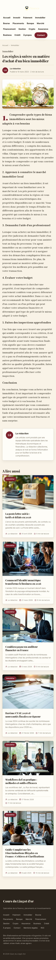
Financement (9, 29)
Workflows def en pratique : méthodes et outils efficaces (21, 781)
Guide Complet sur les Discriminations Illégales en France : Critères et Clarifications (24, 853)
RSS (42, 928)
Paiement (27, 17)
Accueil (6, 17)
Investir (16, 17)
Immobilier (40, 17)
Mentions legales (31, 928)
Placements (18, 23)
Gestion (22, 29)
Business (7, 35)
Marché (40, 23)
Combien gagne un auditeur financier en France (21, 648)
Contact (41, 35)
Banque (30, 23)
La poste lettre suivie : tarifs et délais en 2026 (18, 515)
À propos (27, 35)
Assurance (43, 29)
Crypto (32, 29)
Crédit (17, 35)
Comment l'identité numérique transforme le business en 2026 (23, 581)
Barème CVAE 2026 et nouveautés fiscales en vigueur (23, 714)
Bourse (6, 23)
